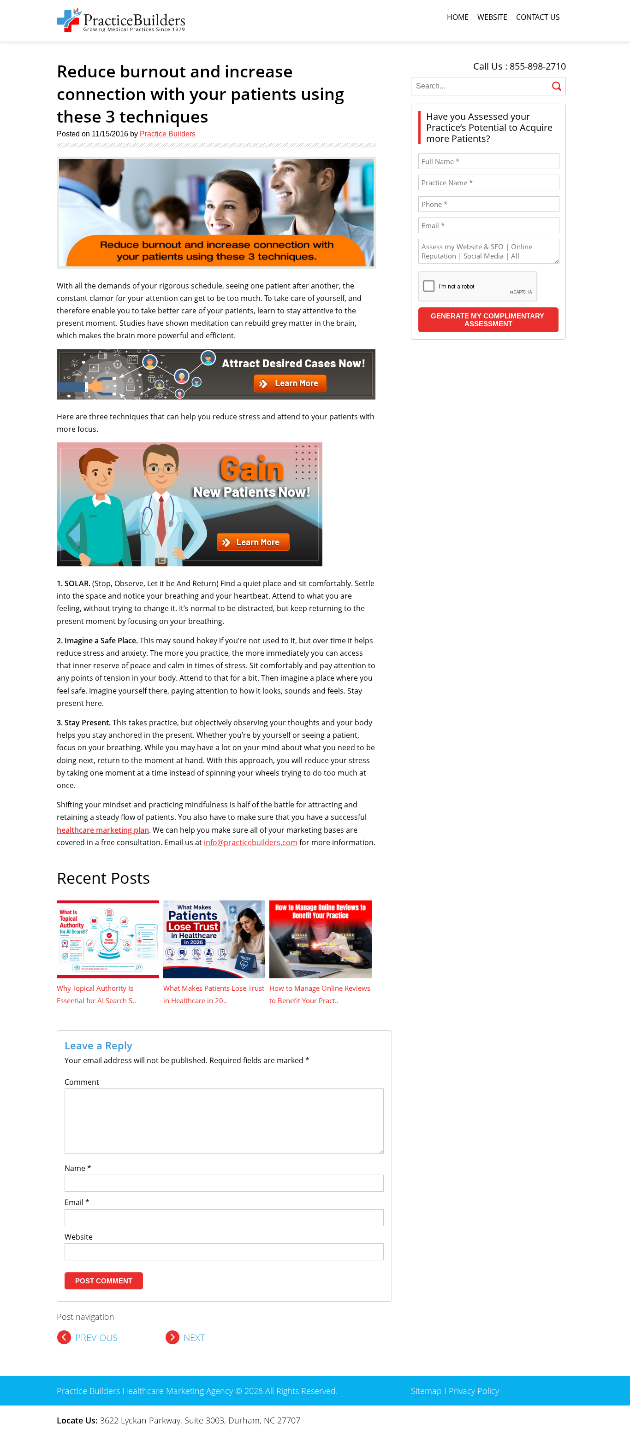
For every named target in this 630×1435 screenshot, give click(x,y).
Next (194, 1337)
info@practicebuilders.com (250, 842)
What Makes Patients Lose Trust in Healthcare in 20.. (213, 994)
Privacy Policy (474, 1390)
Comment (82, 1082)
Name (78, 1168)
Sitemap (426, 1390)
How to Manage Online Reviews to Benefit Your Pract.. (319, 994)
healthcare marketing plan (103, 830)
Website (492, 17)
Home (458, 17)
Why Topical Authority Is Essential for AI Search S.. (96, 994)
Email (77, 1202)
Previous (96, 1337)
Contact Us (538, 17)
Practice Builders (168, 134)
